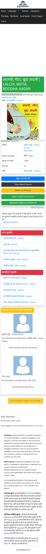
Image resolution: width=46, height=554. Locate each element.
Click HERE (24, 485)
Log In (3, 21)
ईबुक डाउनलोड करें (23, 178)
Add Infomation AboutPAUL (23, 387)
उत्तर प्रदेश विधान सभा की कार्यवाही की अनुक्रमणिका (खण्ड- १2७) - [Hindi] (21, 252)
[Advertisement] (23, 48)
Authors (25, 11)
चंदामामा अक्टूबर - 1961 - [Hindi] (15, 259)
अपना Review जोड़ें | (9, 97)
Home (3, 11)
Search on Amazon (23, 190)
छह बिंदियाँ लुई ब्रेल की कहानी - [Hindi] (17, 296)
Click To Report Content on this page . (25, 400)
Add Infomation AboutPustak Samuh (23, 347)
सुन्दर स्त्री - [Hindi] (10, 244)
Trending (4, 16)
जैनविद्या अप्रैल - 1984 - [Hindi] (14, 265)
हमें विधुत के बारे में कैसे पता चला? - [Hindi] (19, 284)
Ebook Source (37, 207)
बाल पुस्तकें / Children (15, 100)
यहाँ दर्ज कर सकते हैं (10, 222)
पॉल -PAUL (28, 150)
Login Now (38, 425)
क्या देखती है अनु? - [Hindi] (13, 290)
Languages (12, 11)
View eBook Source (23, 184)
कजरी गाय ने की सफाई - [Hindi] (15, 278)
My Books (14, 16)
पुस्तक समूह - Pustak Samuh (31, 147)
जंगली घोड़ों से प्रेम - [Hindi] (13, 238)
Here (6, 438)
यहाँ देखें (29, 493)
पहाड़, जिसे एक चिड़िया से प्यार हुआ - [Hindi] (19, 302)
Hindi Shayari (37, 16)
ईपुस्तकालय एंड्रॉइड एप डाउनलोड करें (23, 203)
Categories (35, 11)
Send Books (25, 16)
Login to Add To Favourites (23, 196)
